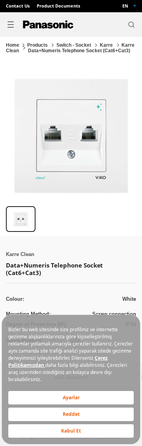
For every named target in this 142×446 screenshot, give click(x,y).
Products (38, 45)
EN (125, 6)
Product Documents (58, 6)
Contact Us (18, 6)
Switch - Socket (74, 45)
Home (12, 45)
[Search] (131, 24)
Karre (107, 45)
